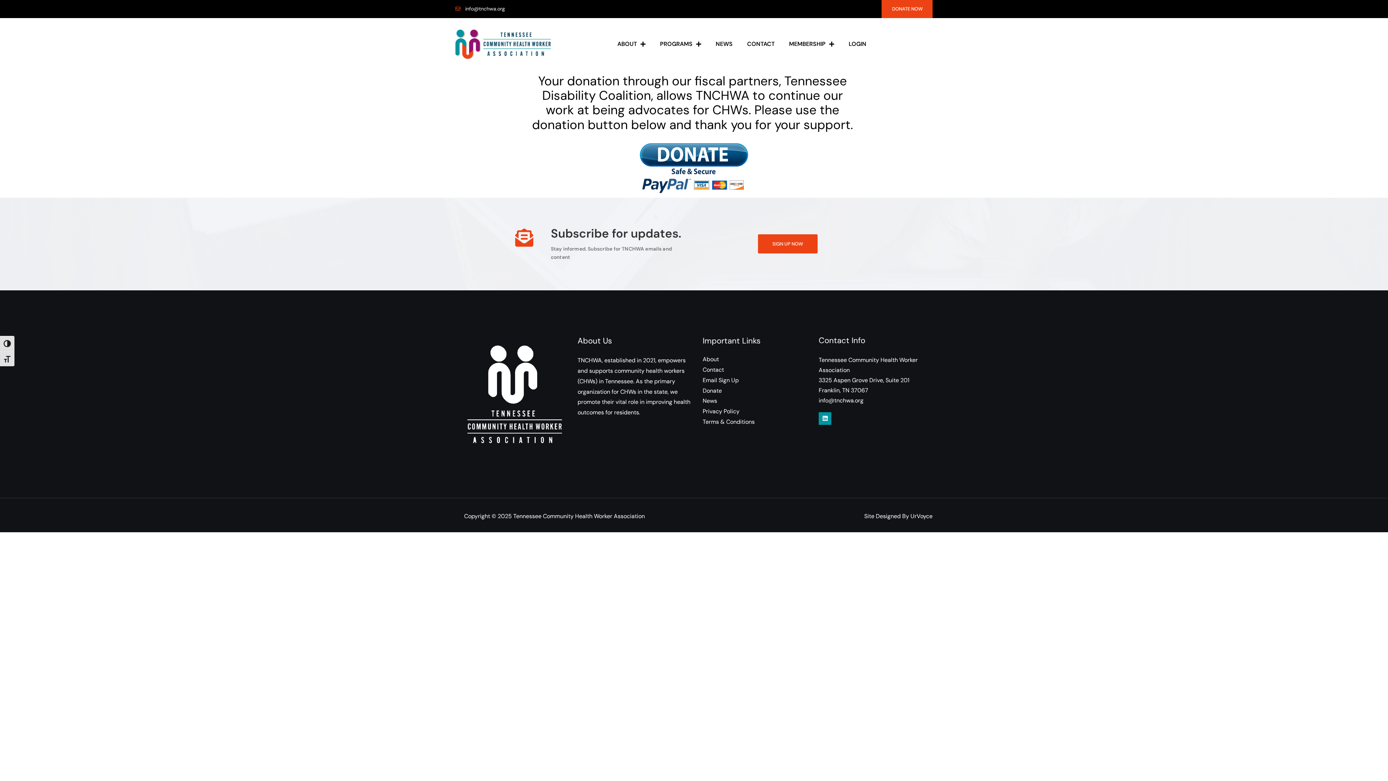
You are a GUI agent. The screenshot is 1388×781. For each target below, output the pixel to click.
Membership (807, 44)
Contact (761, 44)
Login (857, 44)
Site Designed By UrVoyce (898, 516)
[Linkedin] (825, 418)
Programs (676, 44)
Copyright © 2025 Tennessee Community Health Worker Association (554, 516)
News (724, 44)
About (627, 44)
